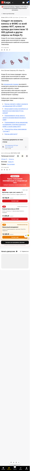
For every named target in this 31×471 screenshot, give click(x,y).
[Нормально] (22, 156)
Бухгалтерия (15, 17)
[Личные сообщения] (23, 2)
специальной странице (11, 84)
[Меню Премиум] (12, 2)
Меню (20, 469)
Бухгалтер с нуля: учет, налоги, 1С (12, 192)
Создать (15, 469)
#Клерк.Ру (4, 159)
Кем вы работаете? (11, 134)
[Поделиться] (9, 50)
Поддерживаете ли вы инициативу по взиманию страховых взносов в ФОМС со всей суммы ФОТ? (15, 124)
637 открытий (5, 167)
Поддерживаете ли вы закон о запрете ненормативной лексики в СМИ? (14, 118)
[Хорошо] (18, 156)
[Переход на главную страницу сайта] (5, 2)
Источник (4, 162)
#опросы (11, 159)
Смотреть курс (15, 201)
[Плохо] (26, 156)
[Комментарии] (2, 50)
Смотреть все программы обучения (14, 242)
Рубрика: (4, 164)
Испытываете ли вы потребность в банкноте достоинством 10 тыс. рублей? (15, 111)
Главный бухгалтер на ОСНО (10, 209)
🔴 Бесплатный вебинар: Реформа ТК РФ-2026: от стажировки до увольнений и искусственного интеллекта (15, 8)
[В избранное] (7, 50)
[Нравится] (4, 50)
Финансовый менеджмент (10, 227)
